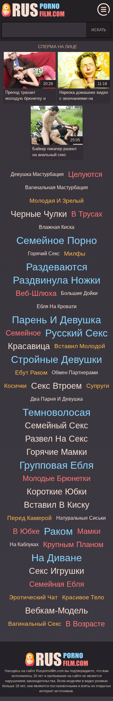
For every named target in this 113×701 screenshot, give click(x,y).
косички (15, 385)
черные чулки (39, 214)
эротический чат (33, 597)
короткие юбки (57, 491)
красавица (29, 346)
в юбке (26, 531)
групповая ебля (56, 465)
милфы (74, 253)
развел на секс (56, 439)
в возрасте (85, 623)
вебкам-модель (56, 610)
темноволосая (56, 412)
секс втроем (56, 386)
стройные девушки (56, 359)
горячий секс (44, 253)
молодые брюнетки (56, 478)
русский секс (76, 333)
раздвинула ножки (56, 280)
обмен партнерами (75, 372)
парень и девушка (56, 320)
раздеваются (56, 267)
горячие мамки (56, 452)
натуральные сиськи (81, 518)
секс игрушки (56, 571)
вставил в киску (56, 505)
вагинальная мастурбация (56, 187)
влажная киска (56, 227)
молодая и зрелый (57, 200)
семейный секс (56, 425)
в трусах (86, 214)
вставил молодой (79, 346)
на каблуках (24, 544)
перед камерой (29, 518)
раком (58, 531)
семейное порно (56, 240)
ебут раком (31, 372)
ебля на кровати (57, 306)
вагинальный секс (34, 623)
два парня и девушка (56, 399)
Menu (103, 9)
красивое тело (83, 597)
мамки (88, 531)
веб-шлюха (36, 293)
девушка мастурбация (37, 174)
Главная (33, 11)
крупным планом (73, 544)
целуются (85, 174)
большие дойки (79, 293)
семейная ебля (56, 584)
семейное (23, 333)
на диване (56, 558)
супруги (97, 385)
